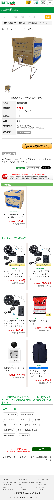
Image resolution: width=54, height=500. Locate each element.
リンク (21, 487)
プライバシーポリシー (43, 484)
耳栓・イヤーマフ (21, 425)
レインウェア (9, 420)
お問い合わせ (7, 484)
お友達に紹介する (33, 168)
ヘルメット (23, 420)
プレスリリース (41, 489)
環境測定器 (23, 435)
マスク (35, 425)
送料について (23, 479)
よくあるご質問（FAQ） (10, 482)
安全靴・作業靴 (10, 414)
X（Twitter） (23, 489)
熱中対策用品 (32, 23)
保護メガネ (37, 420)
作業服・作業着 (27, 414)
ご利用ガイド (7, 479)
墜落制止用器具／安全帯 (27, 430)
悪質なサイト (7, 487)
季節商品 (22, 23)
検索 (48, 17)
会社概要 (39, 482)
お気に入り (20, 168)
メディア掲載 (40, 487)
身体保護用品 (9, 435)
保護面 (6, 425)
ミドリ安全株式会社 (42, 479)
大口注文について (8, 489)
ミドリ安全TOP (11, 23)
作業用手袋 (8, 430)
